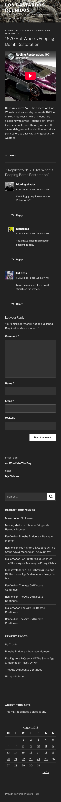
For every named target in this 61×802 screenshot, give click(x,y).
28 (15, 765)
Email (9, 401)
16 (30, 752)
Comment (12, 336)
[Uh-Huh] (17, 207)
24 (38, 759)
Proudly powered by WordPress (22, 793)
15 (23, 752)
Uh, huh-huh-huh (15, 676)
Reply (19, 215)
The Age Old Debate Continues (23, 669)
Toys (13, 156)
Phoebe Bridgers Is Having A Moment (27, 651)
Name (9, 383)
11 (46, 746)
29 (23, 765)
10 (38, 746)
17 (38, 752)
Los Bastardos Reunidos (25, 8)
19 (53, 752)
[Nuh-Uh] (27, 207)
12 (53, 746)
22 (23, 759)
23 (31, 759)
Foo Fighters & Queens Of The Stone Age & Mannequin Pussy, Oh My (30, 574)
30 (31, 765)
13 (8, 752)
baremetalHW (42, 112)
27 (8, 765)
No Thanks (27, 518)
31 (38, 765)
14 (15, 752)
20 (8, 759)
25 (46, 759)
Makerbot (12, 34)
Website (10, 418)
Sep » (46, 772)
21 (15, 759)
